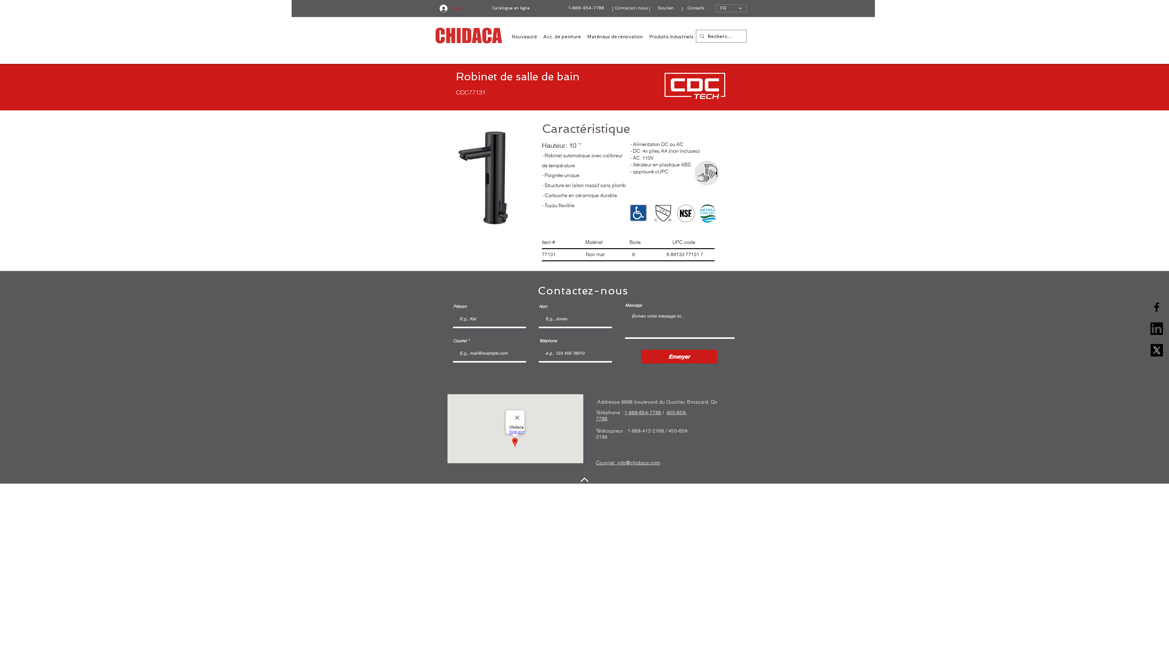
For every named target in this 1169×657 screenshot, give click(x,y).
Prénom (460, 306)
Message (633, 305)
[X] (1156, 350)
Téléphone (548, 341)
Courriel (460, 341)
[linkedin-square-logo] (1156, 328)
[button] (483, 176)
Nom (543, 306)
